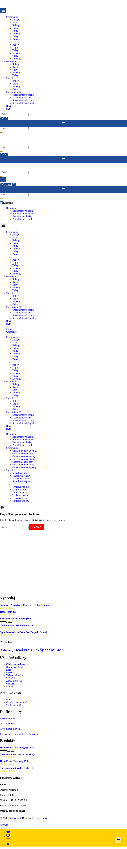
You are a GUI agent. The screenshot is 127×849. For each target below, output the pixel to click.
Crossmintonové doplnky (24, 450)
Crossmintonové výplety (24, 467)
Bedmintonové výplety (23, 219)
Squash (9, 470)
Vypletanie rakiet (14, 705)
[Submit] (1, 132)
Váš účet (10, 678)
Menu (9, 329)
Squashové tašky (20, 478)
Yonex (66, 651)
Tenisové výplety (20, 500)
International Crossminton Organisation (19, 734)
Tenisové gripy (19, 489)
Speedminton (52, 649)
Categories (11, 331)
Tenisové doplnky (21, 487)
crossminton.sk (7, 723)
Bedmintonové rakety (22, 213)
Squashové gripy (20, 473)
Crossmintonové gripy (23, 453)
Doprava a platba (14, 667)
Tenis (8, 484)
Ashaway (6, 650)
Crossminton (12, 448)
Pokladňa (10, 672)
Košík (9, 669)
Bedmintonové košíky (23, 210)
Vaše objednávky (14, 675)
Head (18, 650)
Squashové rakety (21, 475)
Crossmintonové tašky (23, 464)
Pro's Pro (31, 650)
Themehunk (41, 818)
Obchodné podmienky (17, 664)
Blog (8, 699)
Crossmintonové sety (22, 461)
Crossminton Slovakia (11, 728)
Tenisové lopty (19, 492)
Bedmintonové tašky (22, 216)
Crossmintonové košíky (23, 456)
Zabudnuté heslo (14, 681)
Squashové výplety (21, 481)
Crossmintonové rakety (23, 459)
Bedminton (11, 208)
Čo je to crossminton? (16, 702)
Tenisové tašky (19, 498)
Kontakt (10, 686)
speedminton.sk (7, 718)
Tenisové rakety (20, 495)
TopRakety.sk (15, 818)
